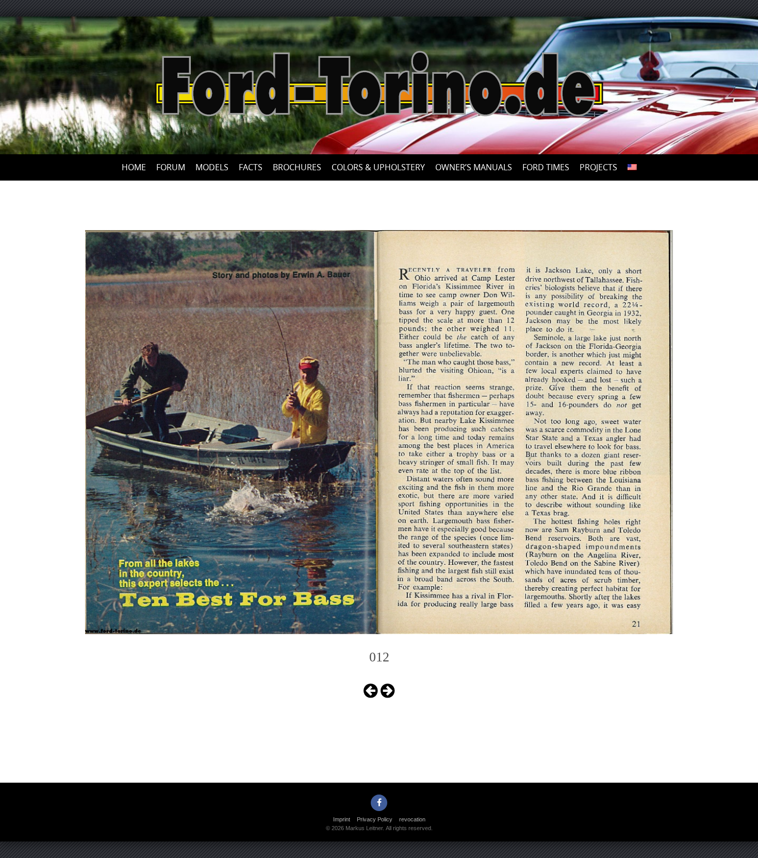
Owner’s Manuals (473, 167)
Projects (598, 167)
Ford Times (545, 167)
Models (211, 167)
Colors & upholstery (378, 167)
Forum (170, 167)
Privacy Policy (374, 819)
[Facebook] (379, 803)
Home (134, 167)
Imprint (341, 819)
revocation (412, 819)
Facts (250, 167)
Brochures (297, 167)
